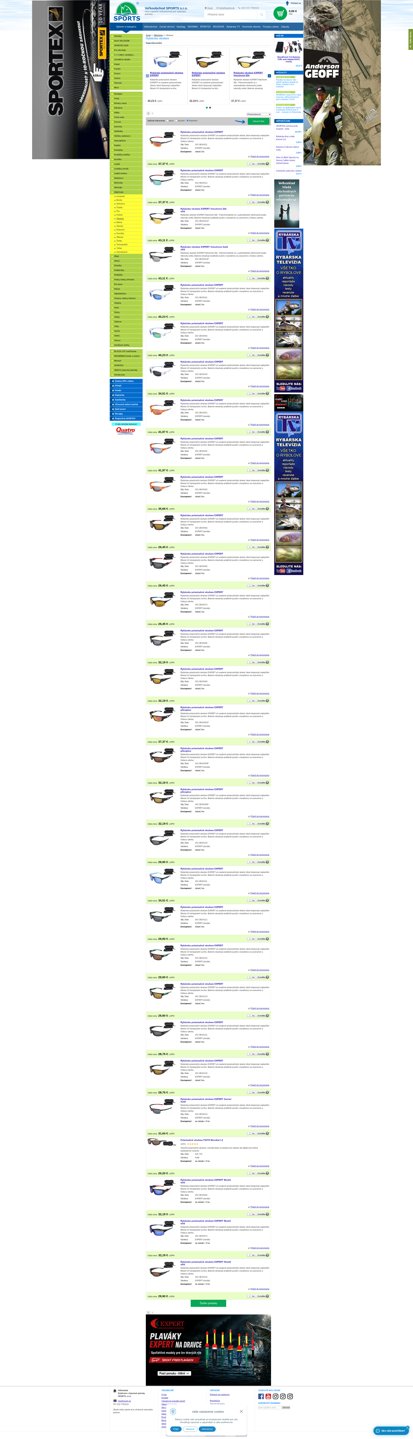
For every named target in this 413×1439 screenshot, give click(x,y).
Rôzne (117, 289)
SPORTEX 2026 (121, 45)
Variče (117, 331)
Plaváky (118, 265)
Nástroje (118, 187)
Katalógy (181, 26)
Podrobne (193, 121)
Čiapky (119, 207)
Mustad (117, 361)
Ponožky (120, 233)
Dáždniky (118, 131)
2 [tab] (210, 107)
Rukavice (120, 230)
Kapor (117, 64)
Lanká (117, 164)
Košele (119, 215)
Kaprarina (119, 395)
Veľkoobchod (150, 26)
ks (253, 164)
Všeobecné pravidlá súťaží (173, 1401)
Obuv (116, 256)
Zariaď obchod (166, 26)
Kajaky (117, 145)
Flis (118, 211)
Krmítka (118, 159)
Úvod (210, 8)
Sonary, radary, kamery (125, 298)
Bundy (119, 200)
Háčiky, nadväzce (122, 136)
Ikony (171, 121)
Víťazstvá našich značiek (126, 404)
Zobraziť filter (258, 121)
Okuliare (120, 218)
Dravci (117, 73)
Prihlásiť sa (296, 3)
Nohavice (120, 204)
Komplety (120, 196)
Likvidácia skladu (122, 59)
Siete (116, 308)
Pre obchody (120, 50)
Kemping (118, 150)
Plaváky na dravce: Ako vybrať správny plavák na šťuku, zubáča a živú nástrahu (287, 83)
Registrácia (215, 1401)
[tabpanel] (167, 75)
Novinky (118, 36)
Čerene (117, 122)
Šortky (119, 241)
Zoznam (181, 121)
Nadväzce (118, 178)
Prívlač (118, 386)
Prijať (176, 1429)
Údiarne (117, 322)
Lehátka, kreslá (121, 169)
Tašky (117, 317)
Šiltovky (119, 237)
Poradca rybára (271, 26)
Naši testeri (120, 409)
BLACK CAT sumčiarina (125, 351)
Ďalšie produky (208, 1303)
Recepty (119, 414)
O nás (164, 1395)
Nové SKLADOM (121, 41)
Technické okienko (251, 26)
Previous (147, 75)
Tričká (119, 248)
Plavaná (118, 83)
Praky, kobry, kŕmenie (124, 279)
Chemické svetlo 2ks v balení (289, 171)
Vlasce (117, 340)
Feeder (117, 69)
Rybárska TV (233, 26)
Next (269, 75)
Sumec (117, 78)
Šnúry (117, 312)
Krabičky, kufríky (122, 155)
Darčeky (118, 127)
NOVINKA (193, 26)
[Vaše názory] (410, 39)
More (116, 87)
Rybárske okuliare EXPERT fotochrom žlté (248, 74)
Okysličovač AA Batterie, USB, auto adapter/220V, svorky (288, 59)
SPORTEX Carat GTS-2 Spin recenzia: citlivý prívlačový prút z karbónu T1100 (288, 97)
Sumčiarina (120, 400)
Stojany (117, 303)
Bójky (117, 112)
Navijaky (118, 94)
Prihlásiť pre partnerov (220, 1395)
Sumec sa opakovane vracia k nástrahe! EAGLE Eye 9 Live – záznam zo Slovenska (288, 109)
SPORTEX (118, 365)
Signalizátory (120, 294)
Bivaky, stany (120, 103)
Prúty (116, 98)
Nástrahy (118, 183)
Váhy (116, 326)
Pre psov (118, 284)
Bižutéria (118, 108)
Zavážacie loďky (121, 345)
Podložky (118, 275)
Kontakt (164, 1398)
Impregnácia (120, 141)
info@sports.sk (227, 8)
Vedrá (117, 336)
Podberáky (119, 270)
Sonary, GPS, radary (124, 381)
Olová (117, 261)
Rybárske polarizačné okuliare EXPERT (202, 132)
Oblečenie (158, 35)
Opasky (119, 226)
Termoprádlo (122, 244)
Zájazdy (285, 26)
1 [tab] (207, 107)
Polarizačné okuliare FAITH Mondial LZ (202, 1140)
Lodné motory (120, 173)
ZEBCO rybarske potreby (125, 370)
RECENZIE (218, 26)
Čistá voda (119, 117)
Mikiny (119, 222)
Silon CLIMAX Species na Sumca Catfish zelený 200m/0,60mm (287, 160)
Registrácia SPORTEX (125, 418)
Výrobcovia (119, 375)
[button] (408, 1427)
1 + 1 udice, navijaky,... (124, 55)
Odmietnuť (207, 1429)
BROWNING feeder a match (127, 356)
